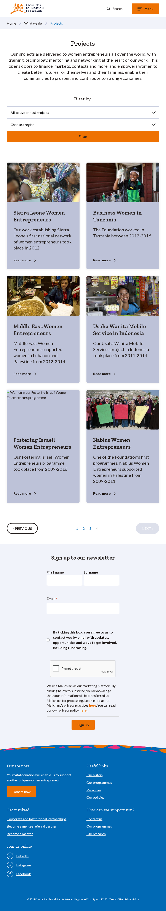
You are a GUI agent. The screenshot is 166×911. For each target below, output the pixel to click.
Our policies (95, 797)
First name (55, 572)
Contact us (94, 819)
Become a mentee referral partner (32, 826)
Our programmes (99, 782)
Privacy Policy (132, 899)
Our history (94, 775)
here (92, 705)
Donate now (21, 792)
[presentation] (83, 668)
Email (52, 598)
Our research (96, 834)
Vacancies (93, 790)
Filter (83, 136)
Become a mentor (20, 834)
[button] (114, 8)
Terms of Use (116, 899)
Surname (91, 572)
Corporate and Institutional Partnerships (36, 819)
